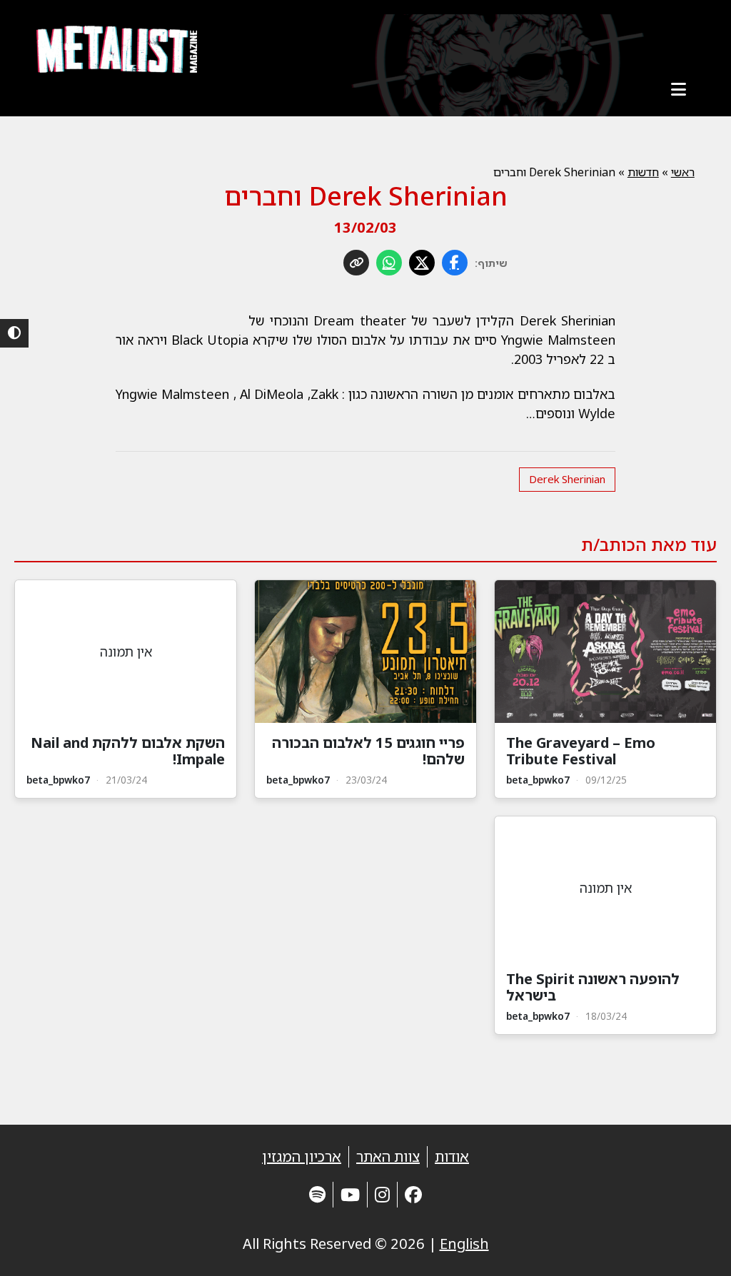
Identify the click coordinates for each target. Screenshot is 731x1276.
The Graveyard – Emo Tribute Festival (580, 751)
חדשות (643, 172)
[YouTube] (350, 1194)
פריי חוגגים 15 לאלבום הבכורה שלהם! (368, 751)
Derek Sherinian (567, 479)
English (464, 1243)
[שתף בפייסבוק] (455, 262)
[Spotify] (317, 1194)
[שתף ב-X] (422, 262)
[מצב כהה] (14, 333)
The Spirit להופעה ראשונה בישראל (593, 987)
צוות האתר (388, 1156)
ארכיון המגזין (301, 1156)
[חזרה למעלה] (695, 1247)
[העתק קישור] (356, 262)
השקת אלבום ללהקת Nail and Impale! (128, 751)
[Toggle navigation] (679, 89)
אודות (452, 1156)
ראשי (683, 172)
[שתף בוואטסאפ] (389, 262)
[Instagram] (382, 1194)
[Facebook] (413, 1194)
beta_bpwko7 (538, 779)
